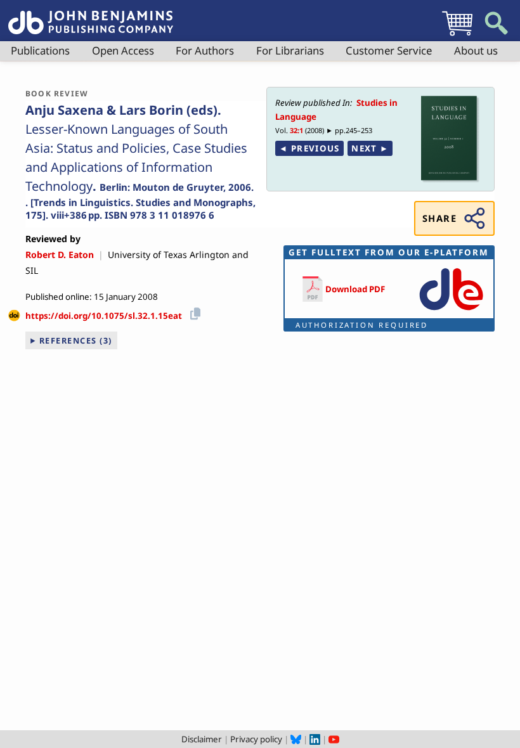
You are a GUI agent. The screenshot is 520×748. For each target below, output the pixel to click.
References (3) (75, 340)
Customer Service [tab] (389, 50)
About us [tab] (476, 50)
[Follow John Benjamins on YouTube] (333, 739)
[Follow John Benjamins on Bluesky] (295, 739)
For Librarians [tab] (290, 50)
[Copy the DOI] (193, 311)
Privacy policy (256, 739)
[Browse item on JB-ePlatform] (451, 311)
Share (439, 218)
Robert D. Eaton (59, 254)
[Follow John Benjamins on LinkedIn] (314, 739)
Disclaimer (201, 739)
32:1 (296, 130)
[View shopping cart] (457, 35)
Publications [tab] (40, 50)
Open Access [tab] (123, 50)
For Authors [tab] (205, 50)
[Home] (90, 15)
